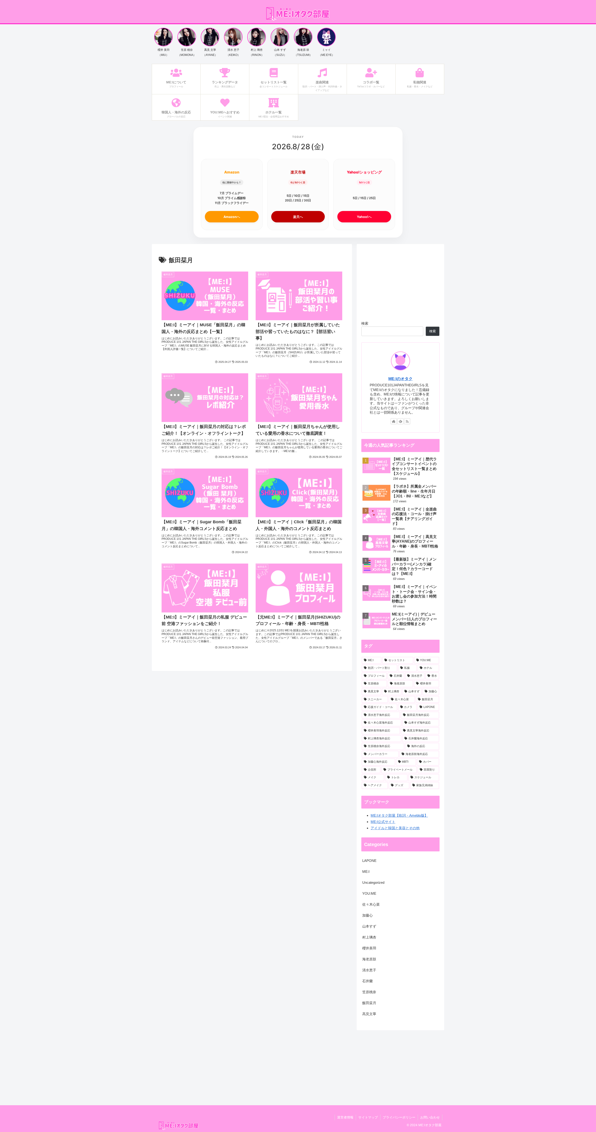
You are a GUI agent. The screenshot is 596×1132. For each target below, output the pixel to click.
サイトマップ (368, 1117)
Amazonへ (232, 217)
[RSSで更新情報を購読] (407, 421)
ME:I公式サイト (383, 822)
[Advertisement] (400, 281)
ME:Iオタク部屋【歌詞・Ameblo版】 (399, 815)
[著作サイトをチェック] (394, 421)
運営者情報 (345, 1117)
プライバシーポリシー (399, 1117)
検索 (364, 323)
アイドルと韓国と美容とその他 (395, 828)
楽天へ (298, 217)
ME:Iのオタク (400, 379)
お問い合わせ (430, 1117)
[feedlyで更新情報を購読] (400, 421)
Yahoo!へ (364, 217)
